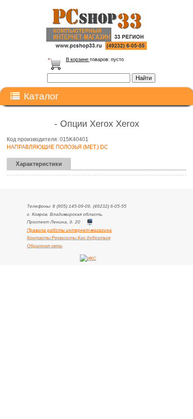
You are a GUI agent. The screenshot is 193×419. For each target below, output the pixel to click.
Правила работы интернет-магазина (69, 229)
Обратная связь (44, 245)
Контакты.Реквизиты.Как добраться (68, 237)
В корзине (78, 59)
